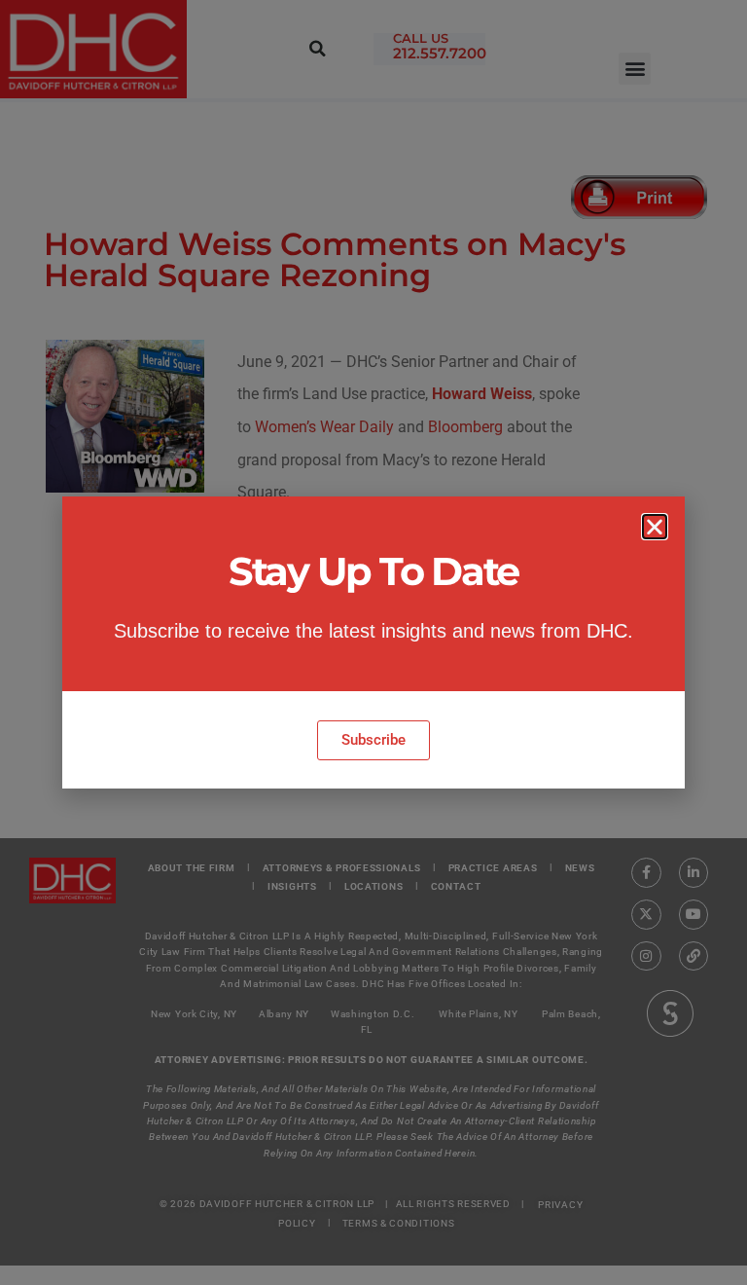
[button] (654, 526)
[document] (373, 642)
